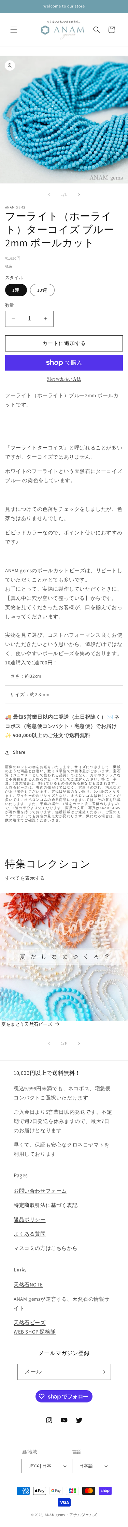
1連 (16, 290)
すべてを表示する (25, 878)
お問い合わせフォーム (40, 1190)
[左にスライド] (49, 194)
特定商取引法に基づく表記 (45, 1205)
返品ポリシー (30, 1219)
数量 (9, 305)
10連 (42, 290)
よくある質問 (30, 1233)
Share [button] (19, 752)
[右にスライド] (79, 194)
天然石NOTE (28, 1284)
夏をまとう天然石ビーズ (27, 1024)
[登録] (103, 1372)
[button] (13, 29)
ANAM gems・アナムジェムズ (71, 1514)
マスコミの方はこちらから (45, 1248)
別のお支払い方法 (64, 378)
